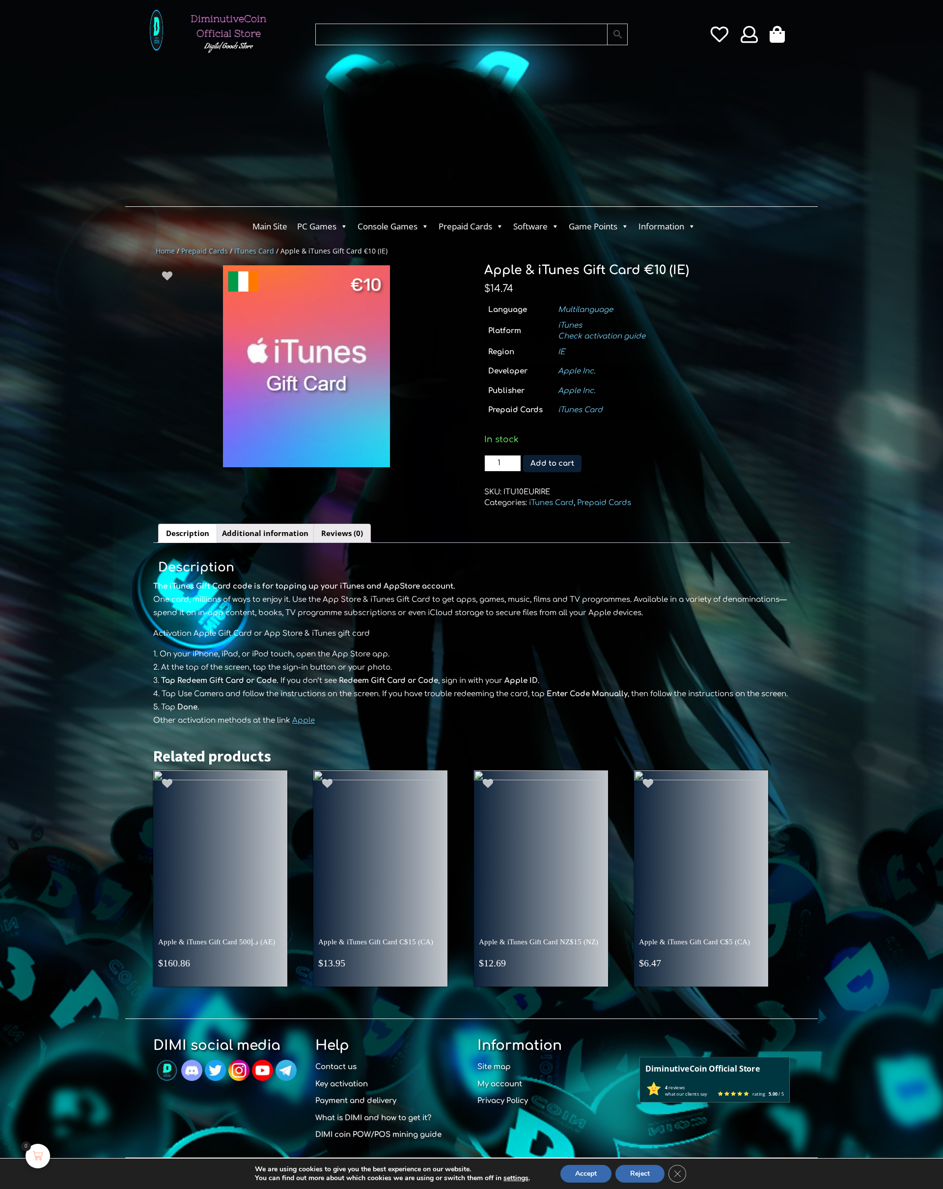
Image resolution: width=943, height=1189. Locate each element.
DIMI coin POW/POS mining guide (378, 1135)
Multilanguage (585, 310)
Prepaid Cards (465, 226)
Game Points (593, 226)
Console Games (387, 226)
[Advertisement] (432, 132)
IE (561, 352)
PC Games (316, 226)
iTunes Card (254, 250)
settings (515, 1178)
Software (530, 226)
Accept (586, 1173)
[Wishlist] (719, 38)
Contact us (336, 1067)
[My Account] (749, 38)
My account (499, 1084)
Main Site (269, 226)
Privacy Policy (502, 1101)
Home (165, 250)
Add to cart (552, 463)
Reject (640, 1173)
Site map (494, 1067)
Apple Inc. (576, 371)
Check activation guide (601, 336)
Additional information (265, 533)
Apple (303, 720)
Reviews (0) (342, 533)
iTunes (570, 325)
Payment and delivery (355, 1101)
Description (187, 533)
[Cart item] (780, 38)
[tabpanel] (306, 366)
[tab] (187, 533)
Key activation (341, 1084)
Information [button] (661, 226)
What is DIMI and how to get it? (373, 1118)
